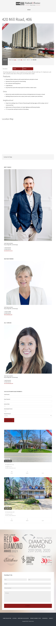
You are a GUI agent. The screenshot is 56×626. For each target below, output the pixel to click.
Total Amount (6, 394)
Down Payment (7, 399)
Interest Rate (6, 404)
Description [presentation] (5, 68)
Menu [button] (29, 9)
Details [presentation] (14, 68)
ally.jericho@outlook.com (8, 383)
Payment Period (7, 413)
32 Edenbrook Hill (9, 512)
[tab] (7, 68)
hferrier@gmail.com (8, 314)
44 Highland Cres (9, 464)
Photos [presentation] (25, 68)
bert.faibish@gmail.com (8, 250)
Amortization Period (8, 408)
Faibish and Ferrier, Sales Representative (28, 3)
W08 (21, 59)
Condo (15, 59)
